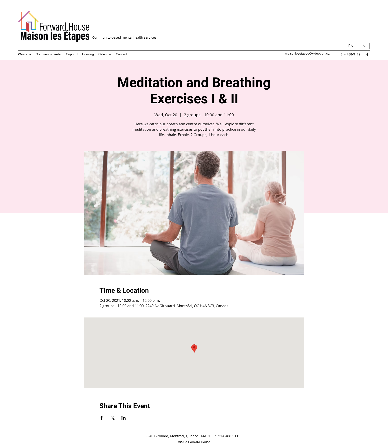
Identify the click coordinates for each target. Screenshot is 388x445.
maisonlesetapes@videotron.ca (307, 53)
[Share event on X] (112, 418)
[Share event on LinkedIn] (123, 418)
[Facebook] (367, 54)
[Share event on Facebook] (101, 418)
